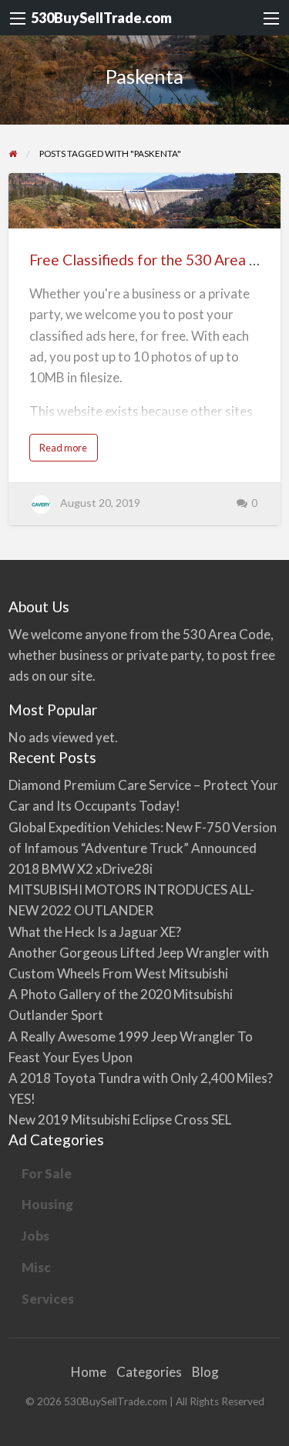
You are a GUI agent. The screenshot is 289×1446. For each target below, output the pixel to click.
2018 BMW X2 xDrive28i (80, 869)
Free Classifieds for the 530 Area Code (156, 259)
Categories (149, 1372)
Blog (205, 1372)
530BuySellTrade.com (101, 17)
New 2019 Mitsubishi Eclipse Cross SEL (119, 1119)
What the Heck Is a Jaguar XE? (94, 932)
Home (88, 1372)
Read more (66, 451)
